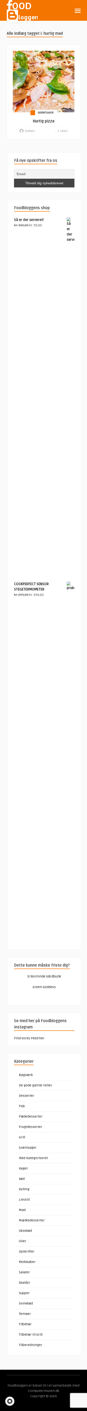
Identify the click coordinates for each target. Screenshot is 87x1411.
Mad (22, 1210)
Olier (22, 1241)
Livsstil (24, 1199)
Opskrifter (27, 1251)
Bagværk (26, 1075)
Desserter (26, 1096)
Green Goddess (44, 987)
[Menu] (77, 10)
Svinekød (26, 1303)
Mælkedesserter (32, 1220)
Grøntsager (46, 112)
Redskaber (27, 1262)
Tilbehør (25, 1324)
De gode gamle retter (35, 1085)
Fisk (22, 1106)
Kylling (24, 1189)
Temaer (25, 1314)
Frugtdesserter (30, 1127)
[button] (10, 1401)
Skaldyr (24, 1283)
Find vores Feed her (29, 1038)
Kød (22, 1179)
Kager (23, 1168)
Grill (22, 1137)
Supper (24, 1293)
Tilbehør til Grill (31, 1335)
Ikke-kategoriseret (33, 1158)
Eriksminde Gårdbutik (44, 976)
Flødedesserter (31, 1116)
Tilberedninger (30, 1345)
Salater (24, 1272)
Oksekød (25, 1231)
